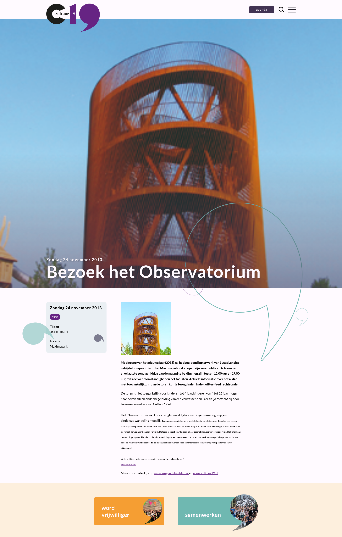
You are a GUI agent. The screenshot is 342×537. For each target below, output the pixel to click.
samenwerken (203, 514)
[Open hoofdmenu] (292, 9)
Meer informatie (128, 464)
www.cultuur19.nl (205, 473)
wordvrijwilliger (115, 511)
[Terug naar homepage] (73, 30)
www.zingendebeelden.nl (171, 473)
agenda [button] (261, 9)
